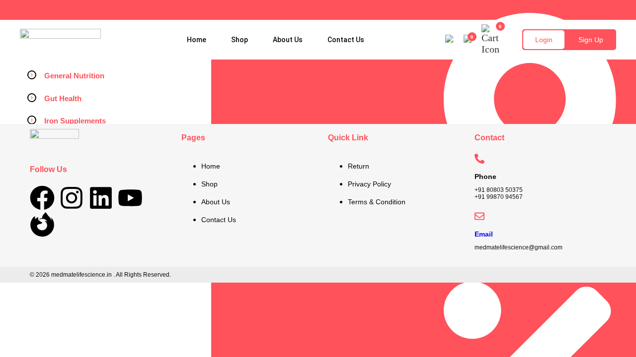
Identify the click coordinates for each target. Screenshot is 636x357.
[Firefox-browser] (42, 224)
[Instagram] (71, 197)
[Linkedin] (100, 197)
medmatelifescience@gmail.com (518, 247)
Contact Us (345, 40)
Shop (239, 40)
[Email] (479, 216)
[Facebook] (42, 197)
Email (484, 234)
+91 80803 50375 (499, 189)
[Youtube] (130, 197)
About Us (288, 40)
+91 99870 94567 (499, 196)
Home (196, 40)
